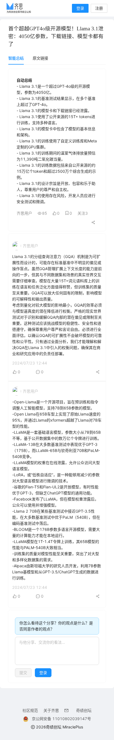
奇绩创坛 (84, 710)
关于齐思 (51, 710)
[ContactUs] (67, 710)
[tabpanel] (57, 376)
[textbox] (57, 651)
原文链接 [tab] (40, 58)
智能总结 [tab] (16, 58)
